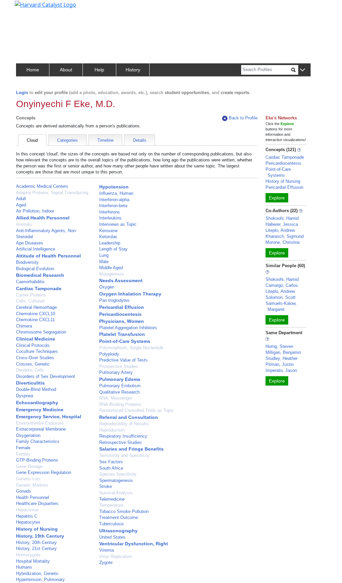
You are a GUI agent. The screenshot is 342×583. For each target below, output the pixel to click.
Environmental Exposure (39, 423)
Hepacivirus (27, 509)
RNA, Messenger (115, 398)
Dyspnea (24, 395)
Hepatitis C (26, 516)
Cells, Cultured (30, 301)
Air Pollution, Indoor (35, 210)
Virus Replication (115, 556)
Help (99, 69)
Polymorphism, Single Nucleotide (131, 347)
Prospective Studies (118, 366)
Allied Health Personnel (42, 217)
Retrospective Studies (120, 442)
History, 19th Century (40, 536)
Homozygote (28, 554)
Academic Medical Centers (42, 186)
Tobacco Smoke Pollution (124, 511)
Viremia (106, 550)
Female (23, 447)
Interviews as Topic (118, 224)
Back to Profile (243, 117)
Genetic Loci (28, 478)
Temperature (111, 505)
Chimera (24, 326)
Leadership (109, 242)
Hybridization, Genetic (37, 573)
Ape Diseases (29, 242)
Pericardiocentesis (120, 314)
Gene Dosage (29, 466)
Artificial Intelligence (35, 248)
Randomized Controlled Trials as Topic (136, 410)
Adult (21, 198)
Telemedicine (112, 499)
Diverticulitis (30, 383)
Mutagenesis (111, 273)
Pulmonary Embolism (120, 385)
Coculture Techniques (37, 351)
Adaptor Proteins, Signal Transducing (52, 192)
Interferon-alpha (114, 199)
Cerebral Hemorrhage (36, 307)
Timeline (105, 140)
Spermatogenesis (116, 480)
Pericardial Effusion (121, 307)
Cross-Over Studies (35, 357)
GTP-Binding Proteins (37, 460)
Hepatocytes (28, 522)
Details (139, 140)
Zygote (106, 562)
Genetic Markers (32, 485)
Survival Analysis (116, 492)
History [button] (133, 69)
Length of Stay (113, 248)
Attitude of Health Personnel (48, 255)
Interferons (109, 211)
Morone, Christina (283, 242)
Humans (24, 567)
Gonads (23, 491)
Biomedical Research (40, 275)
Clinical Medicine (35, 339)
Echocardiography (37, 402)
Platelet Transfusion (122, 334)
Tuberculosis (111, 523)
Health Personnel (32, 497)
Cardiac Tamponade (38, 288)
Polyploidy (109, 354)
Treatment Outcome (118, 517)
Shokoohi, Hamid (282, 218)
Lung (104, 255)
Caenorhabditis (30, 281)
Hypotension (114, 186)
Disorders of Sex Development (45, 376)
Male (104, 261)
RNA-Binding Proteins (120, 404)
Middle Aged (111, 267)
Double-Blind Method (36, 389)
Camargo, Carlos (282, 285)
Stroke (105, 486)
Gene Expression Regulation (43, 472)
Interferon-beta (113, 205)
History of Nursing (37, 529)
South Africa (111, 468)
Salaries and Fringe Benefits (131, 449)
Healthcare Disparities (37, 503)
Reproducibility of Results (124, 423)
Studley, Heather (282, 358)
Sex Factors (111, 461)
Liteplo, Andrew (280, 230)
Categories (67, 140)
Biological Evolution (35, 268)
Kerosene (108, 230)
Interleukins (110, 217)
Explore (277, 197)
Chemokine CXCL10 (35, 313)
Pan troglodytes (114, 300)
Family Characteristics (37, 441)
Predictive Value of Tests (123, 360)
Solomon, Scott (281, 297)
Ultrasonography (118, 530)
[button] (302, 70)
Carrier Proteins (31, 295)
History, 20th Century (36, 542)
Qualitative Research (119, 392)
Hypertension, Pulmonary (40, 579)
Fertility (23, 454)
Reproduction (112, 430)
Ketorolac (108, 236)
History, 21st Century (36, 548)
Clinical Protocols (33, 345)
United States (112, 537)
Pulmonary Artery (116, 372)
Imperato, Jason (281, 370)
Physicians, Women (121, 321)
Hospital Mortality (33, 561)
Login (22, 92)
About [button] (66, 69)
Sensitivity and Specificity (124, 455)
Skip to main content (28, 8)
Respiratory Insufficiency (123, 436)
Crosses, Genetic (33, 364)
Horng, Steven (279, 346)
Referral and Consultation (128, 417)
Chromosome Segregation (41, 332)
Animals (24, 224)
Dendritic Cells (30, 370)
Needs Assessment (121, 280)
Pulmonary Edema (119, 379)
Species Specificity (118, 474)
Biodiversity (27, 262)
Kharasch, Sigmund (285, 236)
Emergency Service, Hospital (48, 416)
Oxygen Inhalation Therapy (130, 294)
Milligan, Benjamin (283, 352)
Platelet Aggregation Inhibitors (128, 327)
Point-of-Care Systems (124, 341)
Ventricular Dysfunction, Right (133, 543)
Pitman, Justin (280, 364)
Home (32, 69)
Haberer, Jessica (282, 224)
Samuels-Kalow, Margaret (281, 306)
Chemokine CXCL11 (35, 319)
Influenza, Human (116, 193)
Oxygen (106, 286)
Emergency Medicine (39, 409)
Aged (21, 204)
